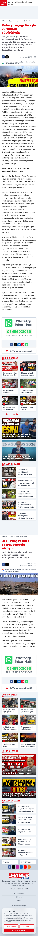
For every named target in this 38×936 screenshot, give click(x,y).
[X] (13, 867)
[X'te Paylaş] (7, 56)
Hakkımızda (19, 894)
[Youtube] (25, 867)
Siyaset (11, 21)
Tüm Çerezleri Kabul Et (19, 930)
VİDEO (7, 862)
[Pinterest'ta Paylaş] (22, 344)
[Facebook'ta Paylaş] (3, 56)
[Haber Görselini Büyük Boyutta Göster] (19, 76)
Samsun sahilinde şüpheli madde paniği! (19, 3)
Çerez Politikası (11, 926)
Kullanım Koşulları (19, 906)
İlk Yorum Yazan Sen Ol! (21, 351)
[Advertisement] (19, 13)
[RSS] (29, 867)
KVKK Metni (26, 926)
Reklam (19, 900)
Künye (19, 897)
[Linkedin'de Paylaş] (19, 344)
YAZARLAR (26, 862)
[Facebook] (9, 867)
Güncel (11, 536)
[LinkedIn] (21, 867)
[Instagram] (17, 867)
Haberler (4, 21)
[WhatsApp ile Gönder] (26, 344)
